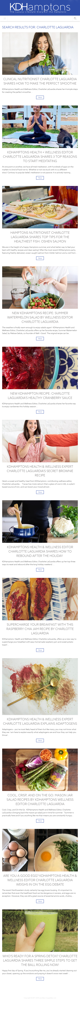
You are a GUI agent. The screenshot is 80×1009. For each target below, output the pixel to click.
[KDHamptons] (40, 8)
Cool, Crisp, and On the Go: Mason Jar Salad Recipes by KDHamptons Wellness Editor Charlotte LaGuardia (40, 799)
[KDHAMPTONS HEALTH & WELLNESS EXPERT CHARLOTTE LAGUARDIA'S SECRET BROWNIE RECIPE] (40, 441)
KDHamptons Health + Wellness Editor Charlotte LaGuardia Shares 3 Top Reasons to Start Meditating (40, 156)
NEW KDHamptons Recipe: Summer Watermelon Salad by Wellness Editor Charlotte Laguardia (40, 317)
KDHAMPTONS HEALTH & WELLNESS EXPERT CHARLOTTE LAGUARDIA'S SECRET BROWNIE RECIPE (40, 471)
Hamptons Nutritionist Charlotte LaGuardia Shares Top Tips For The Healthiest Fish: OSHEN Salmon (40, 237)
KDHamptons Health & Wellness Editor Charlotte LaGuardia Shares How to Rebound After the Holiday (40, 551)
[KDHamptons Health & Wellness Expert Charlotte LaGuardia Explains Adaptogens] (40, 686)
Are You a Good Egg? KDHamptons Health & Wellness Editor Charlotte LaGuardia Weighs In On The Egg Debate (40, 880)
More (40, 97)
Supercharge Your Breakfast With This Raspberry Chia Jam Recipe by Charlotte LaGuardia (40, 629)
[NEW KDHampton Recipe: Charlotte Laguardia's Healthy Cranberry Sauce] (40, 368)
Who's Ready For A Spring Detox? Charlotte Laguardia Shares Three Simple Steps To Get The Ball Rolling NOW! (40, 960)
